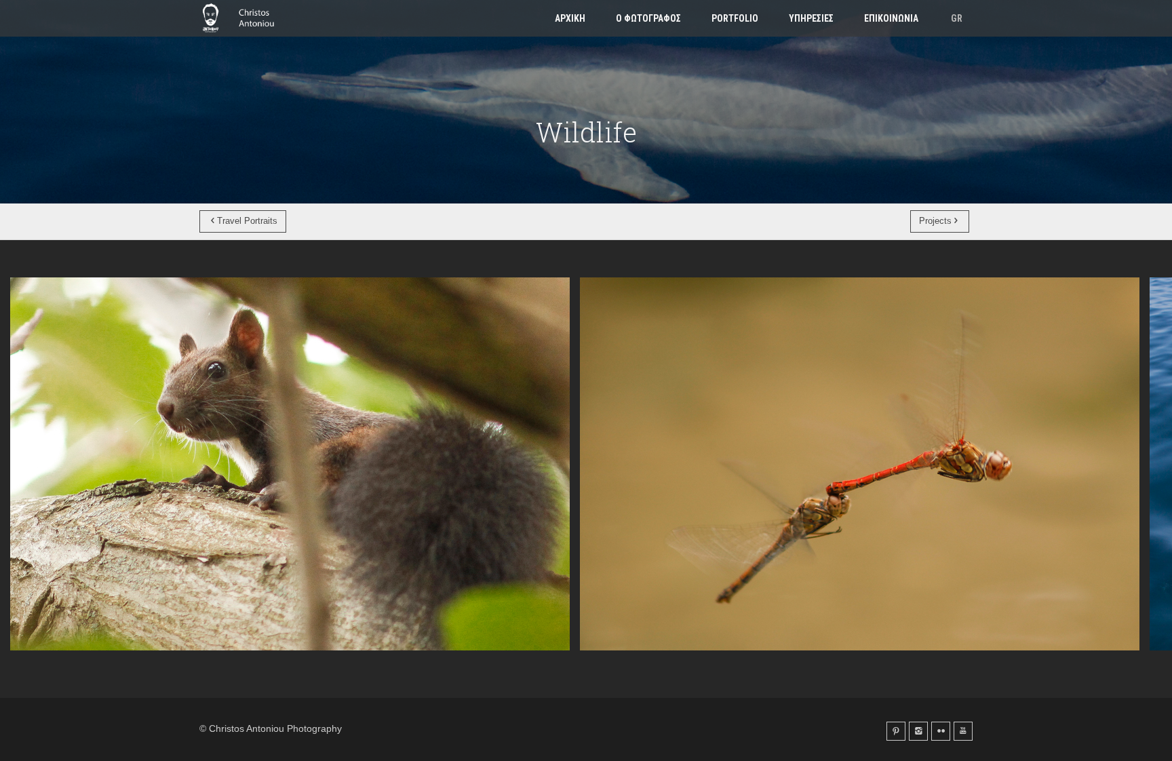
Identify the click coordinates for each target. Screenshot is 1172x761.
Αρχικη (570, 18)
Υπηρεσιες (811, 18)
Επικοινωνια (891, 18)
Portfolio (734, 18)
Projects (935, 221)
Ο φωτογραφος (648, 18)
